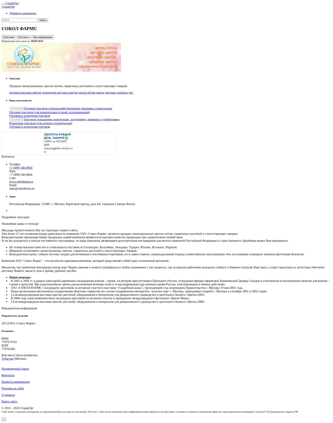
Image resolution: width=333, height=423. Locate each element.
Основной (16, 108)
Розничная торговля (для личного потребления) (40, 123)
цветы (100, 92)
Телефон (14, 164)
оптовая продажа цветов (25, 92)
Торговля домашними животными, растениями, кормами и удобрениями (71, 119)
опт (131, 92)
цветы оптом (86, 92)
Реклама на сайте (13, 388)
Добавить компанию (22, 13)
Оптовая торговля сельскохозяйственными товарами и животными (68, 108)
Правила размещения (15, 381)
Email (12, 185)
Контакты (23, 37)
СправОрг (12, 3)
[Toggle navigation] (3, 4)
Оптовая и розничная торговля (29, 115)
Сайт (12, 178)
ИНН (5, 338)
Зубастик (7, 358)
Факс (12, 171)
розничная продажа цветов (60, 92)
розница (122, 92)
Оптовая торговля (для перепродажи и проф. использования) (49, 112)
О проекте (8, 395)
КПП (5, 345)
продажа (110, 92)
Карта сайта (9, 401)
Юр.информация (42, 37)
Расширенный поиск (15, 368)
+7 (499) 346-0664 (20, 167)
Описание (8, 37)
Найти (43, 20)
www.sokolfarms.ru (21, 181)
